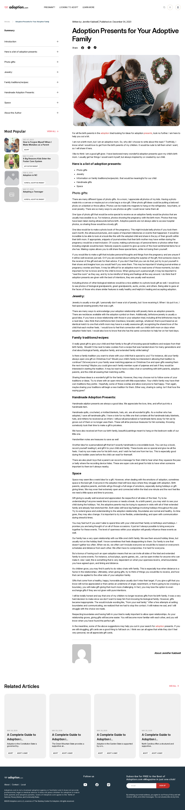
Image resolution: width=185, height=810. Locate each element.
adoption (105, 133)
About (6, 784)
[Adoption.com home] (16, 7)
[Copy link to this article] (95, 47)
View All (51, 131)
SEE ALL (172, 686)
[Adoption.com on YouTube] (85, 785)
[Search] (164, 7)
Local (23, 784)
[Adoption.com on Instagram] (109, 785)
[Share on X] (88, 47)
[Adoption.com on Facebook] (97, 785)
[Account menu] (178, 7)
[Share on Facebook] (82, 47)
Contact (15, 784)
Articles (7, 22)
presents (148, 133)
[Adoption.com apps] (170, 7)
